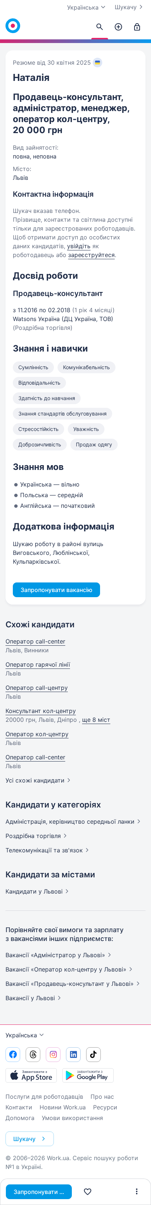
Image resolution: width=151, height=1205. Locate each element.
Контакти (18, 1107)
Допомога (19, 1118)
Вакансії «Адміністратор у (55, 955)
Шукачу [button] (24, 1138)
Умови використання (72, 1118)
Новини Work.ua (63, 1107)
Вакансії (30, 998)
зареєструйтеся (91, 255)
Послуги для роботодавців (44, 1096)
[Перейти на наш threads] (33, 1054)
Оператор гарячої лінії (37, 664)
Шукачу (126, 7)
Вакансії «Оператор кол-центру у (65, 969)
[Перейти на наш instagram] (53, 1054)
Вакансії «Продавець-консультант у (69, 983)
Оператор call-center (35, 641)
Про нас (102, 1096)
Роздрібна (33, 835)
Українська (21, 1035)
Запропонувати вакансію (43, 1191)
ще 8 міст (96, 719)
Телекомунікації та (44, 850)
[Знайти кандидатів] (99, 27)
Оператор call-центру (36, 687)
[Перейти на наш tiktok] (93, 1054)
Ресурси (105, 1107)
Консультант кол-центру (40, 710)
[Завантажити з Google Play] (88, 1075)
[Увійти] (137, 27)
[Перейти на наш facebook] (12, 1054)
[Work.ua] (12, 25)
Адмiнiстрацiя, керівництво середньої (70, 821)
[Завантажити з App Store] (31, 1075)
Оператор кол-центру (37, 734)
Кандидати (34, 891)
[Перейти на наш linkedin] (73, 1054)
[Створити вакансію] (118, 27)
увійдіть (79, 246)
